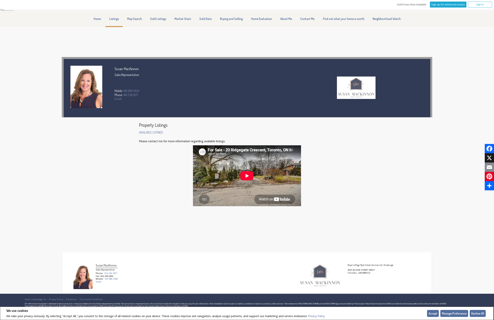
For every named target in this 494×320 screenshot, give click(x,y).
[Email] (489, 167)
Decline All (477, 313)
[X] (489, 158)
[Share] (489, 185)
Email (118, 99)
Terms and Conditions (90, 299)
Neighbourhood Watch (387, 19)
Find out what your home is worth (343, 19)
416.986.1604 (131, 91)
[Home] (356, 88)
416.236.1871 (130, 95)
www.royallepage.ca (35, 299)
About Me (286, 19)
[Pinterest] (489, 176)
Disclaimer (71, 299)
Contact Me (307, 19)
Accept (433, 313)
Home (97, 19)
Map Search (134, 19)
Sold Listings (158, 19)
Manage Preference (454, 313)
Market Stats (182, 19)
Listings (114, 19)
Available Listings (151, 132)
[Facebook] (489, 148)
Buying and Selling (231, 19)
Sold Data (205, 19)
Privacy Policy (316, 316)
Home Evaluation (261, 19)
